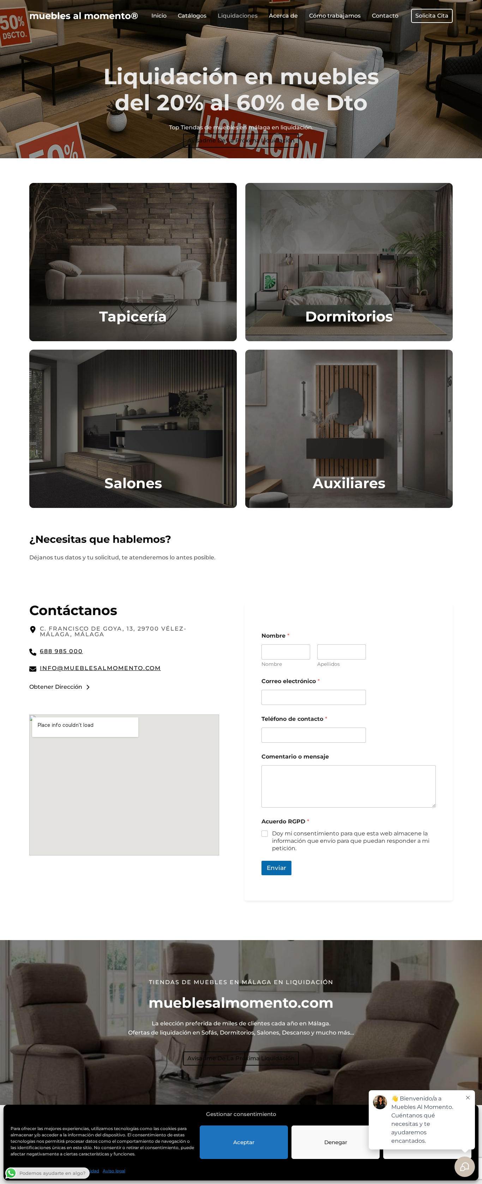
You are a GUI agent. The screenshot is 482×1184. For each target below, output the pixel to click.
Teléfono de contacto (294, 719)
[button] (432, 16)
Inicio (159, 15)
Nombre (271, 664)
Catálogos (192, 15)
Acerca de (283, 15)
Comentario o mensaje (295, 756)
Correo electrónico (290, 681)
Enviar (276, 867)
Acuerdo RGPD (285, 821)
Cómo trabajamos (335, 15)
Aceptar (243, 1142)
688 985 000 (61, 651)
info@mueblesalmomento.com (100, 668)
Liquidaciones (238, 15)
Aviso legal (114, 1170)
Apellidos (328, 664)
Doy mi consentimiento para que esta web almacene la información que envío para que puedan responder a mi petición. (350, 841)
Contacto (385, 15)
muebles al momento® (83, 15)
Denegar (335, 1142)
